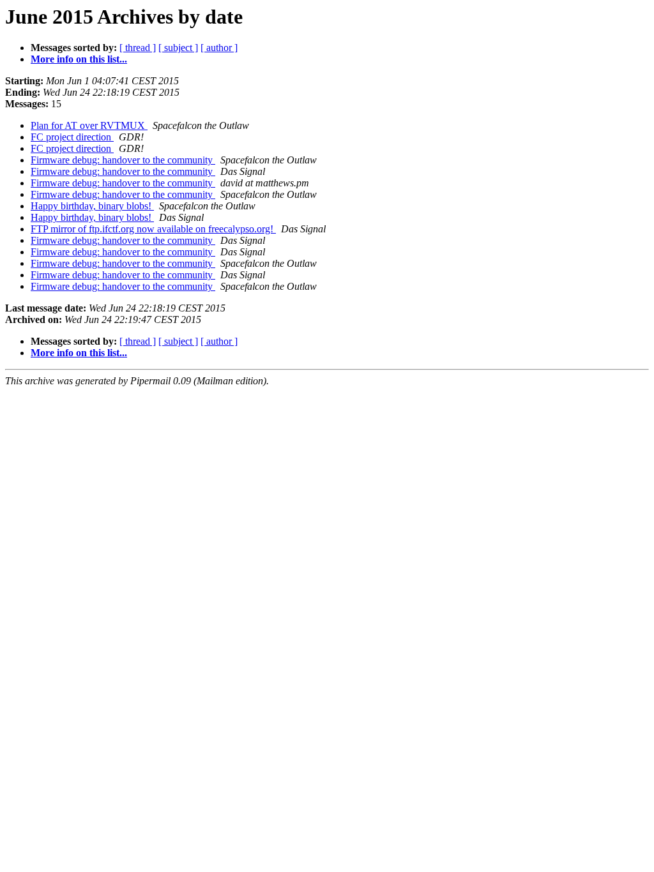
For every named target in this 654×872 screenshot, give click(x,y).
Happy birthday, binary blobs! (92, 205)
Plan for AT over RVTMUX (89, 125)
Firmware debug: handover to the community (123, 159)
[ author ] (219, 47)
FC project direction (72, 137)
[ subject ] (178, 47)
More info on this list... (79, 59)
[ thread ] (137, 47)
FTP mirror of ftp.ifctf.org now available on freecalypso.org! (153, 228)
